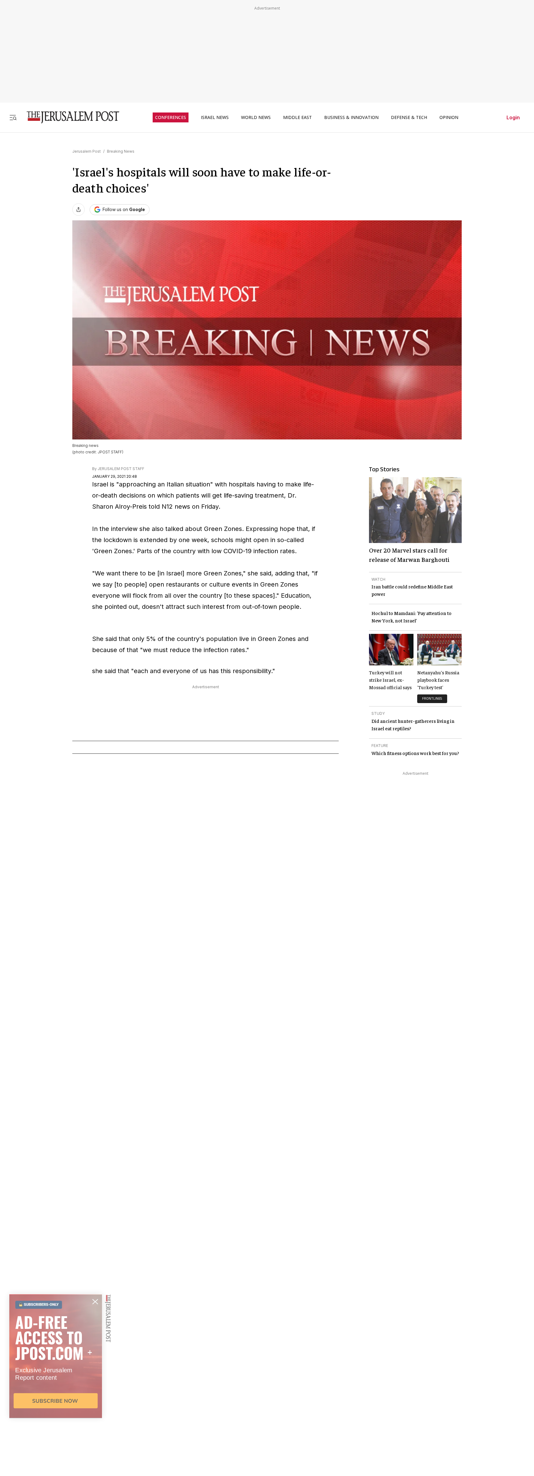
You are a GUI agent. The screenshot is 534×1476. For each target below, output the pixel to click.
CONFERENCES (170, 117)
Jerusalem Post (86, 151)
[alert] (55, 1405)
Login (513, 117)
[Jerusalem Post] (69, 117)
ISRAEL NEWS (215, 117)
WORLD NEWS (256, 117)
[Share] (78, 209)
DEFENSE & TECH (409, 117)
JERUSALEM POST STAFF (121, 468)
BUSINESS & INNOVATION (351, 117)
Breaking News (120, 151)
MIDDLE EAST (297, 117)
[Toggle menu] (13, 117)
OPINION (448, 117)
